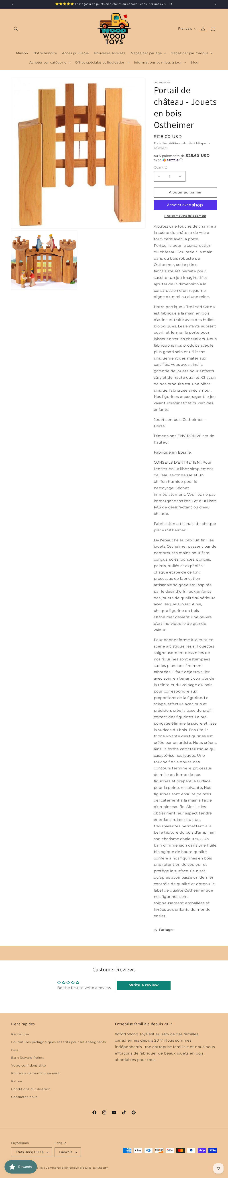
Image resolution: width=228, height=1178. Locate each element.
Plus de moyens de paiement (185, 215)
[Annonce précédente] (13, 4)
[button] (16, 29)
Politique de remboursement (35, 1073)
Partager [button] (166, 930)
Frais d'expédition (167, 143)
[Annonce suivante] (215, 4)
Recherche (20, 1034)
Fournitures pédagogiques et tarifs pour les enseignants (58, 1042)
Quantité (161, 167)
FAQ (14, 1050)
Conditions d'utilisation (30, 1089)
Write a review (144, 985)
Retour (17, 1081)
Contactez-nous (24, 1097)
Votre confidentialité (28, 1065)
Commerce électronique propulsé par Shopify (77, 1167)
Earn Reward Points (27, 1058)
